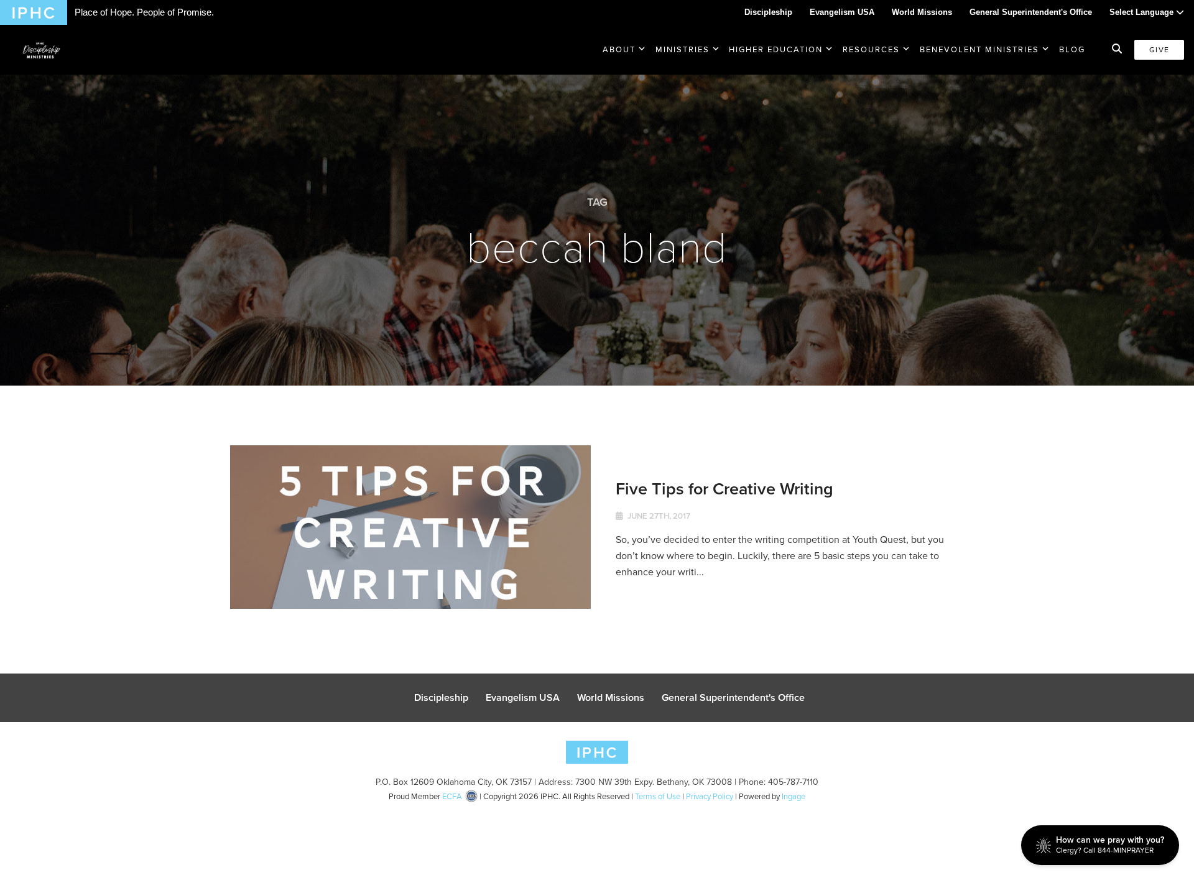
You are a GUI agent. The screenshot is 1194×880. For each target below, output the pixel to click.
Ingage (793, 796)
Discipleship (768, 12)
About (619, 49)
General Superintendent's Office (1031, 12)
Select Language (1142, 12)
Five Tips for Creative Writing (724, 488)
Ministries (682, 49)
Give (1159, 49)
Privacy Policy (709, 796)
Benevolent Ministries (979, 49)
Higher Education (776, 49)
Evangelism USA (842, 12)
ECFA (452, 796)
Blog (1072, 49)
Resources (871, 49)
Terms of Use (657, 796)
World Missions (922, 12)
